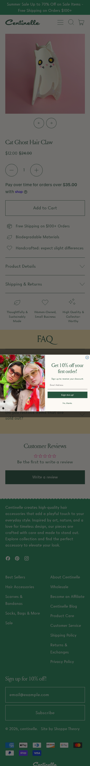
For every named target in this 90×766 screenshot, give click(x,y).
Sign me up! (67, 394)
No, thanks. (67, 403)
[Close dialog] (87, 357)
